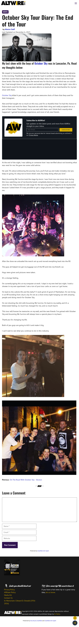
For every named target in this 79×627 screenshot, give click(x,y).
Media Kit (8, 595)
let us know (50, 592)
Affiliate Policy (10, 592)
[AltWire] (13, 3)
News (5, 12)
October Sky (41, 63)
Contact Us (8, 598)
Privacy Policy (9, 589)
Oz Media (57, 614)
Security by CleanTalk (36, 621)
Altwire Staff (10, 29)
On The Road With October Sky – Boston (26, 480)
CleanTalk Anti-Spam (43, 551)
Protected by (39, 551)
